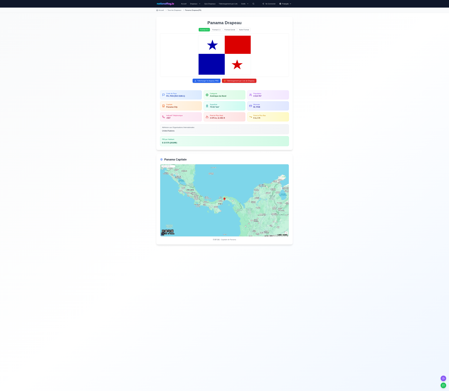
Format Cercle (229, 30)
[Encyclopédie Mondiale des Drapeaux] (165, 4)
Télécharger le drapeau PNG (208, 81)
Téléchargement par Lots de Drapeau (241, 81)
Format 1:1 (216, 30)
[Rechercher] (253, 4)
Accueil (161, 10)
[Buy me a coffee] (443, 378)
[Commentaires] (443, 385)
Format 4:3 (204, 30)
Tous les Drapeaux (174, 10)
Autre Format (244, 30)
